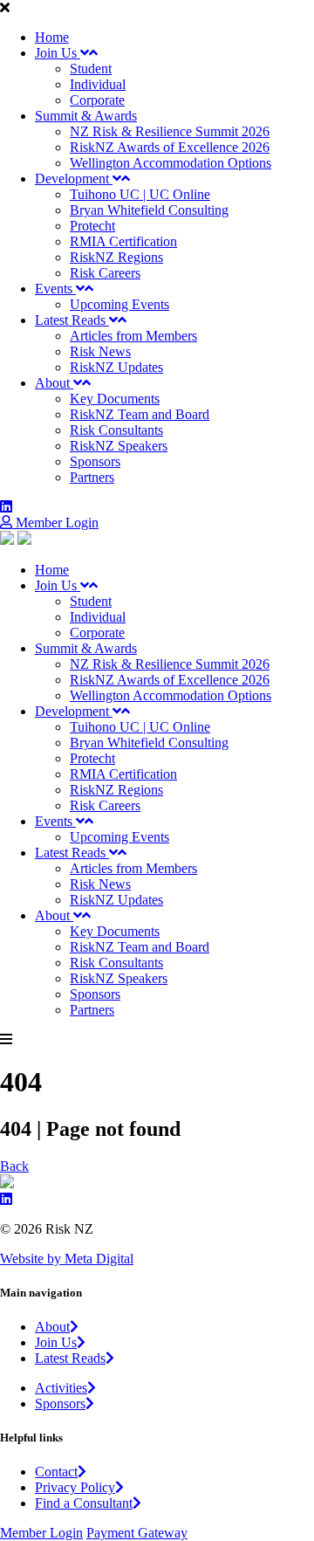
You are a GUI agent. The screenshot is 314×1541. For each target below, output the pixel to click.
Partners (92, 477)
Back (14, 1166)
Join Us (57, 52)
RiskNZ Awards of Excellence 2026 (170, 147)
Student (91, 68)
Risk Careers (105, 272)
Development (74, 178)
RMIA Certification (123, 241)
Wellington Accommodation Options (170, 162)
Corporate (97, 100)
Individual (98, 84)
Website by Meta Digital (66, 1258)
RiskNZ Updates (116, 367)
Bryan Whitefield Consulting (149, 210)
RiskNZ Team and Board (139, 414)
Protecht (92, 225)
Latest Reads (72, 320)
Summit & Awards (86, 115)
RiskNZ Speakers (118, 445)
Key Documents (115, 398)
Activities (61, 1387)
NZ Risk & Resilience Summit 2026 (170, 131)
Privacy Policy (75, 1487)
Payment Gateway (137, 1532)
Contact (56, 1471)
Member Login (55, 522)
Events (55, 288)
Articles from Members (133, 335)
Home (52, 37)
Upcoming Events (119, 304)
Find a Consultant (84, 1503)
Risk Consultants (116, 430)
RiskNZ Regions (116, 257)
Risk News (100, 351)
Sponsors (95, 461)
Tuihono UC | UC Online (140, 194)
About (54, 382)
